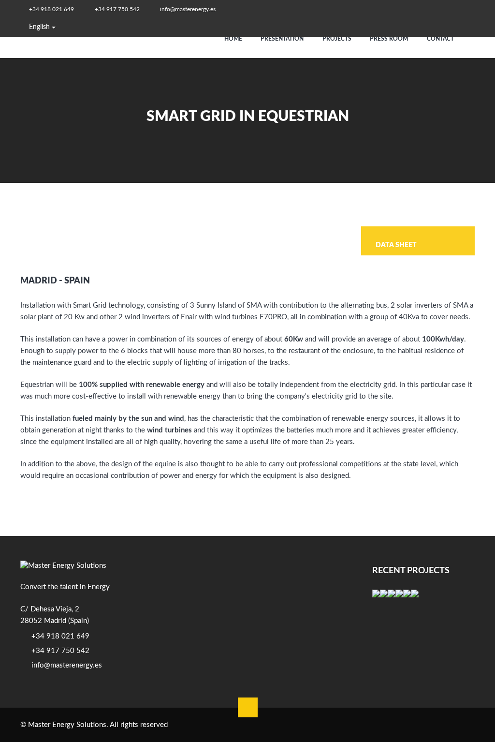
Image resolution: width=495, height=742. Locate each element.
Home (234, 39)
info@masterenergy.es (188, 9)
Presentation (283, 39)
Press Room (389, 39)
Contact (441, 39)
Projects (337, 39)
